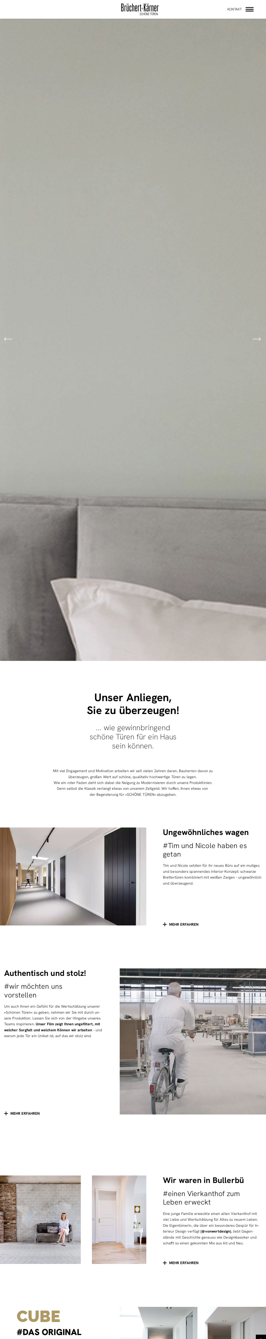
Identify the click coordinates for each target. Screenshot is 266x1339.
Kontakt (234, 9)
